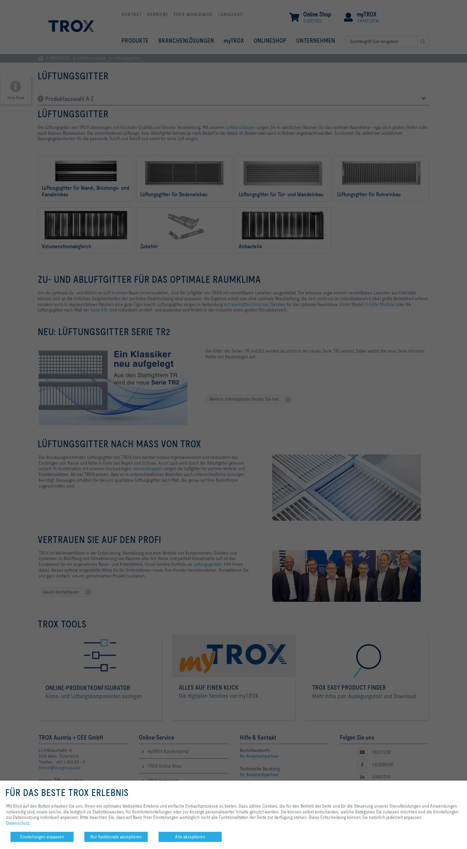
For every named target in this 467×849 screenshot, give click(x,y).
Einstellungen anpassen (42, 836)
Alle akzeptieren (190, 836)
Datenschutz (18, 823)
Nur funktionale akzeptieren (116, 836)
